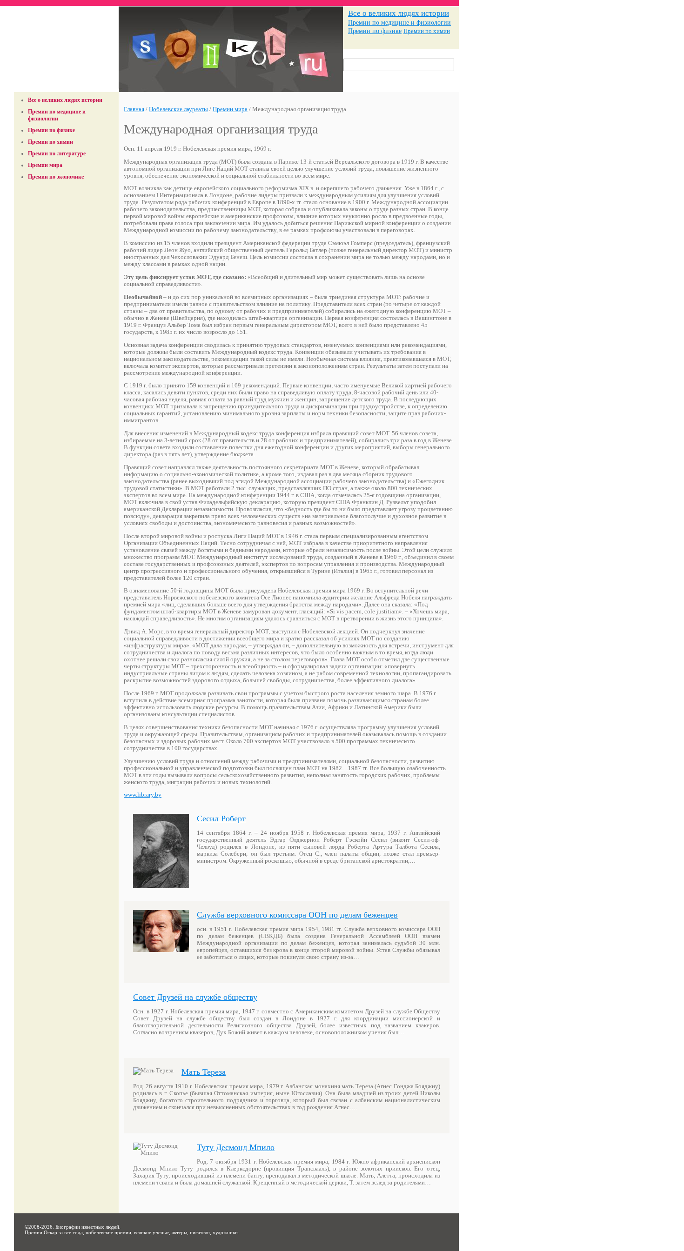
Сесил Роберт (221, 818)
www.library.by (142, 795)
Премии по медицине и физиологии (399, 22)
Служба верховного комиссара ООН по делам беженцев (297, 914)
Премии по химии (426, 30)
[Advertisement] (66, 206)
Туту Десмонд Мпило (236, 1147)
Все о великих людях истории (398, 13)
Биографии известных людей (87, 1227)
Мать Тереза (203, 1072)
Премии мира (45, 165)
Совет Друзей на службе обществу (195, 997)
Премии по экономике (56, 176)
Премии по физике (375, 30)
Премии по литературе (57, 153)
